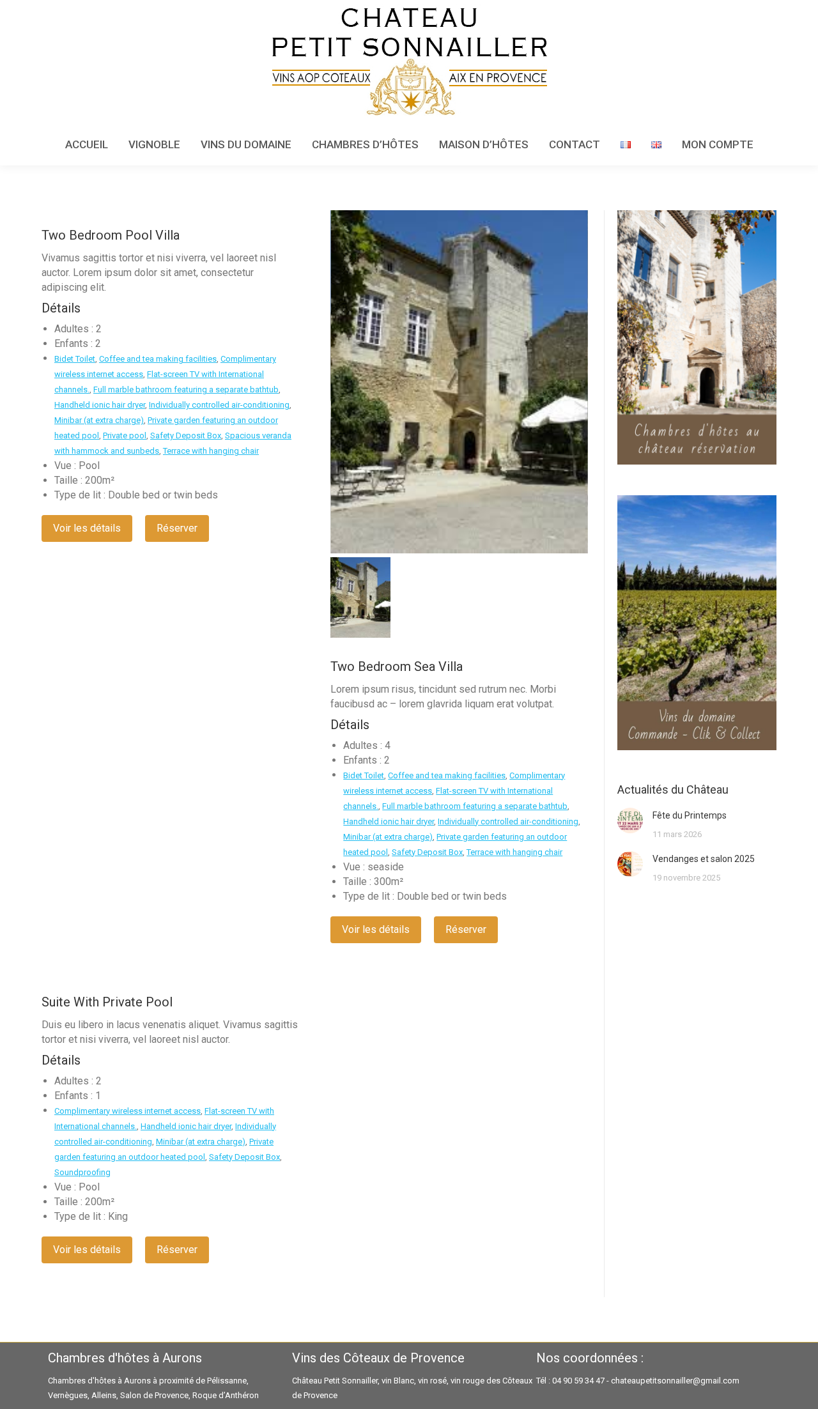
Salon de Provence (154, 1395)
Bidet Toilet (74, 359)
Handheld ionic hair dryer (99, 405)
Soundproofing (82, 1172)
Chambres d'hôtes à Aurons (99, 1380)
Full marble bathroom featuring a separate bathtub (186, 389)
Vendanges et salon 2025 (703, 859)
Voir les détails (87, 528)
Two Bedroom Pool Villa (111, 235)
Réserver (177, 528)
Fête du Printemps (689, 815)
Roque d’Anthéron (225, 1395)
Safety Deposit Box (185, 435)
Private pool (124, 435)
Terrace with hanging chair (211, 451)
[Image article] (630, 820)
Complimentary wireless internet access (127, 1111)
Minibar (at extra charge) (99, 420)
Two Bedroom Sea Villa (396, 666)
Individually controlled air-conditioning (219, 405)
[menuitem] (87, 144)
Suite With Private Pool (107, 1002)
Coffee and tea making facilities (158, 359)
